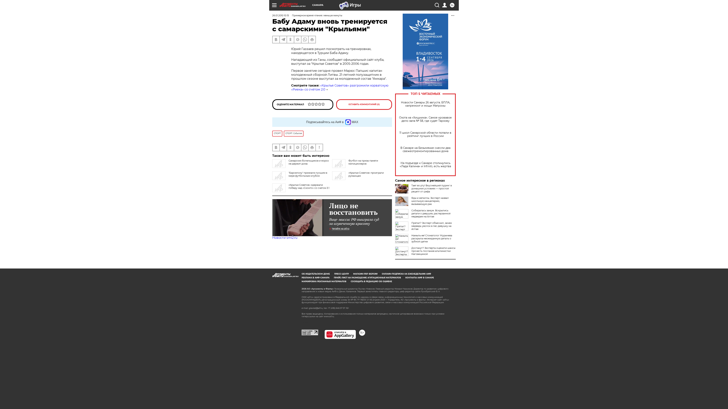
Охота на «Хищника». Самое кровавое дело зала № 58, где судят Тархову (425, 119)
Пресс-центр (341, 274)
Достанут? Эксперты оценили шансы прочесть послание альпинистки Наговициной (433, 251)
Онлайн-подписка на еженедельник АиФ (406, 274)
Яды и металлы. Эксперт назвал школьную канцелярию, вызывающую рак (430, 201)
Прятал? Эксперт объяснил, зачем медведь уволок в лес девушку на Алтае (431, 226)
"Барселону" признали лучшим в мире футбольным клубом (308, 174)
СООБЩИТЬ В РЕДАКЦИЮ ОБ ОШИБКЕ (371, 281)
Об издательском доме (316, 274)
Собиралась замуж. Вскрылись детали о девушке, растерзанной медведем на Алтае (430, 213)
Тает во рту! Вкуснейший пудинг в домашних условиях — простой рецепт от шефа (431, 188)
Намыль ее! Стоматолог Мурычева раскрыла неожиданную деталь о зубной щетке (431, 238)
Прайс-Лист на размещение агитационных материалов (367, 277)
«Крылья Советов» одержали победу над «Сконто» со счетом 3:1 (309, 186)
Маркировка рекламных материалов (324, 281)
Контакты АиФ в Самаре (419, 277)
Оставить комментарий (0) (364, 104)
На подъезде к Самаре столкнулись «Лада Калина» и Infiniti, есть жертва (425, 165)
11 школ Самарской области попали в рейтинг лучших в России (425, 134)
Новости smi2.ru (284, 238)
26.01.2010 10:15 (280, 15)
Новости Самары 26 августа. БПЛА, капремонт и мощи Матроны (425, 104)
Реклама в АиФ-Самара (315, 277)
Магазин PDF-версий (365, 274)
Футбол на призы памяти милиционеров (363, 162)
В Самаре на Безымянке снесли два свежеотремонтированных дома (425, 149)
